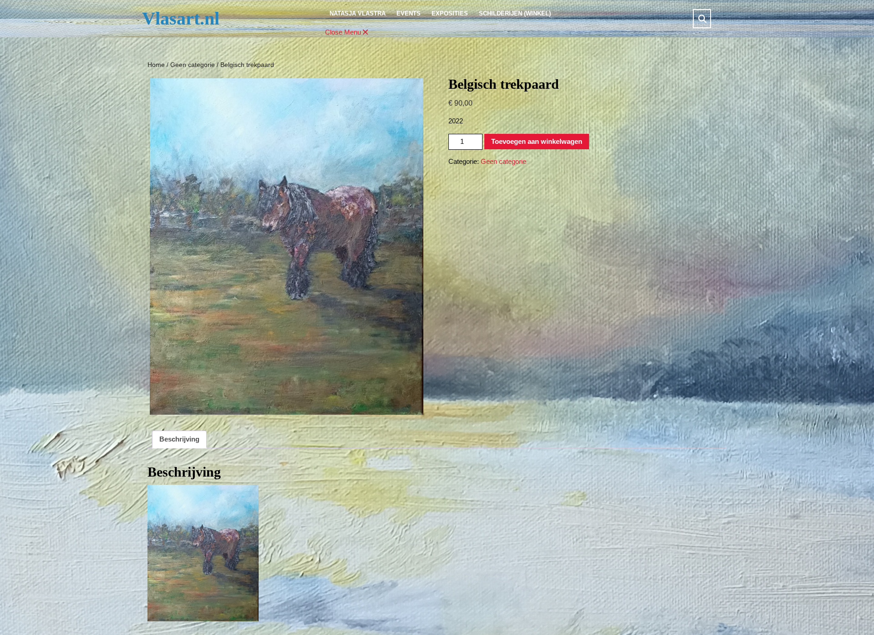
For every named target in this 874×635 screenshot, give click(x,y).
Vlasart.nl (180, 18)
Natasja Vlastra (358, 13)
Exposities (450, 13)
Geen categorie (192, 64)
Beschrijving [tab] (179, 439)
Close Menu (347, 33)
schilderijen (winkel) (515, 13)
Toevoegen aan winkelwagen (536, 141)
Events (408, 13)
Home (156, 64)
